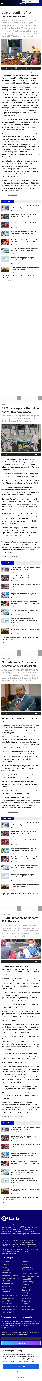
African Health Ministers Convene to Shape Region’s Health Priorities (23, 215)
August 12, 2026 (16, 253)
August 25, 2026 (16, 236)
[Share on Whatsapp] (26, 68)
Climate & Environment (9, 1278)
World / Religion (27, 1309)
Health (8, 9)
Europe (4, 1301)
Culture (4, 1281)
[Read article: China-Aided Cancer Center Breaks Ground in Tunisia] (5, 225)
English (28, 1)
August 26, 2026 (16, 227)
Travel (24, 1301)
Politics (24, 1284)
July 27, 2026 (7, 280)
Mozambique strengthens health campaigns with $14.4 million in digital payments (24, 259)
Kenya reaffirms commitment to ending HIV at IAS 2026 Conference (25, 268)
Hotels (24, 1264)
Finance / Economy (8, 1306)
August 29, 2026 (16, 210)
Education (4, 1286)
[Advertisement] (21, 398)
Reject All (21, 1377)
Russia (24, 1287)
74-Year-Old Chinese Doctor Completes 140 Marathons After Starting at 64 (25, 249)
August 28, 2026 (16, 219)
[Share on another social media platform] (36, 68)
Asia (2, 1267)
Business (4, 1273)
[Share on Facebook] (6, 68)
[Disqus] (21, 312)
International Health (29, 1273)
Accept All (21, 1366)
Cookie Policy (29, 1361)
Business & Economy (8, 1275)
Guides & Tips (6, 1312)
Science (25, 1290)
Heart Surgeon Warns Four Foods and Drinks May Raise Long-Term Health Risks (25, 241)
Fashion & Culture (7, 1304)
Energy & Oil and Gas (8, 1295)
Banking (4, 1270)
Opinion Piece (27, 1282)
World (24, 1306)
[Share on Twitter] (16, 68)
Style (24, 1295)
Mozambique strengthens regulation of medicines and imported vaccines (24, 232)
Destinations (6, 1284)
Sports (24, 1293)
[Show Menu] (2, 3)
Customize (21, 1372)
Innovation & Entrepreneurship (28, 1268)
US (23, 1304)
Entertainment (6, 1298)
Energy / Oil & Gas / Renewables (7, 1290)
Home (3, 9)
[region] (21, 1364)
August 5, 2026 (16, 272)
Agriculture (5, 1262)
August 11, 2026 (16, 263)
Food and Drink (6, 1309)
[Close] (40, 1349)
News (24, 1279)
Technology (26, 1298)
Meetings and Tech (28, 1276)
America (4, 1264)
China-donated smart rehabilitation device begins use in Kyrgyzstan (26, 207)
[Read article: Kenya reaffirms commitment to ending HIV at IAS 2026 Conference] (5, 269)
